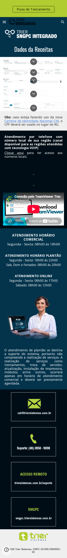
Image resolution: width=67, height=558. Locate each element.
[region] (33, 8)
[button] (4, 22)
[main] (33, 49)
